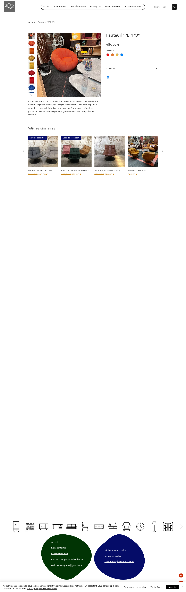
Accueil (32, 22)
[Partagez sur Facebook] (108, 77)
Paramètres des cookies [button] (135, 587)
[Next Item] (181, 526)
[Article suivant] (162, 151)
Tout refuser (156, 587)
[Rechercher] (174, 7)
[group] (93, 157)
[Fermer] (182, 587)
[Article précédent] (23, 151)
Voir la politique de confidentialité (42, 588)
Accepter (172, 587)
